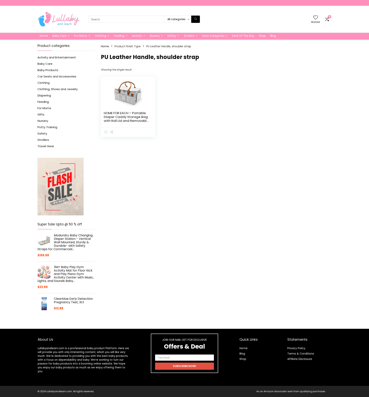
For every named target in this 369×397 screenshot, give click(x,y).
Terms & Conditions (300, 353)
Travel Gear (45, 146)
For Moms (80, 36)
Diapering (44, 95)
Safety (171, 36)
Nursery (155, 36)
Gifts (40, 114)
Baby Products (47, 70)
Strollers (189, 36)
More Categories (213, 36)
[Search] (195, 19)
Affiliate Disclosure (299, 359)
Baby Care (59, 36)
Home (44, 36)
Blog (273, 36)
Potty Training (47, 127)
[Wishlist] (315, 18)
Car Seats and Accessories (56, 76)
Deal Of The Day (243, 36)
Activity (137, 36)
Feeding (119, 36)
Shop (262, 36)
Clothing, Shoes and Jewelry (57, 89)
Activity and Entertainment (56, 57)
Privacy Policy (296, 348)
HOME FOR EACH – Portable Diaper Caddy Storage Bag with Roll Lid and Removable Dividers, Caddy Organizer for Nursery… (126, 121)
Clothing (100, 36)
